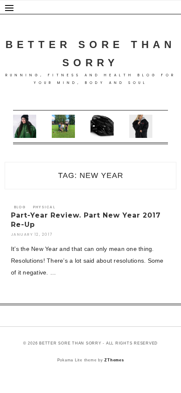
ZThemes (114, 360)
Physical (44, 207)
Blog (20, 207)
